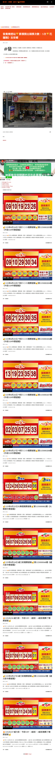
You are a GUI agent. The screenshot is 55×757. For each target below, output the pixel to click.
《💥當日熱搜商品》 (5, 27)
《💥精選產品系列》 (15, 27)
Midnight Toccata (6, 182)
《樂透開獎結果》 (26, 7)
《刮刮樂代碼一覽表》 (10, 7)
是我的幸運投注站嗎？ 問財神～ (15, 60)
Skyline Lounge (6, 187)
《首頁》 (2, 7)
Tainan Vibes (5, 183)
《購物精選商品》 (35, 7)
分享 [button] (3, 242)
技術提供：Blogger (28, 753)
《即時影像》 (8, 8)
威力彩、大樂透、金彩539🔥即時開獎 (14, 2)
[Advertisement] (27, 17)
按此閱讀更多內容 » (49, 242)
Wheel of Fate (5, 184)
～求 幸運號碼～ (8, 62)
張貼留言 (4, 140)
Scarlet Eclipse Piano (7, 186)
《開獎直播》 (19, 7)
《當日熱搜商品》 (44, 7)
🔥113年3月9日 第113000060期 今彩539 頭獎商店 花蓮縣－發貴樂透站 (16, 57)
